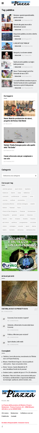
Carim (13, 193)
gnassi (22, 215)
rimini (5, 226)
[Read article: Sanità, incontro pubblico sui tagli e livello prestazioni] (7, 65)
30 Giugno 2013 (27, 39)
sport (27, 226)
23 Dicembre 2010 (9, 161)
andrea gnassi (7, 189)
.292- (7, 400)
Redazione (18, 20)
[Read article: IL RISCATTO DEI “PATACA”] (7, 46)
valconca (20, 230)
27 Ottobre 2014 (27, 55)
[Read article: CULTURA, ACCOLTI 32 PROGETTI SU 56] (19, 293)
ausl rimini (18, 189)
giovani (14, 215)
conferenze (15, 196)
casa (19, 193)
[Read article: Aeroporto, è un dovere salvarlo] (7, 55)
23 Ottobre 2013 (27, 29)
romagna (12, 226)
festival (12, 207)
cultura (12, 200)
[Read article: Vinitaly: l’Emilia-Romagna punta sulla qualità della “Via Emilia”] (19, 135)
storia (34, 226)
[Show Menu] (3, 3)
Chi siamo (5, 413)
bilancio (5, 193)
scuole (20, 226)
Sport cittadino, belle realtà (15, 342)
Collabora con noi (26, 413)
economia (21, 200)
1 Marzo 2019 (8, 123)
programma (23, 222)
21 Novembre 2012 (28, 88)
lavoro (5, 219)
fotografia (6, 215)
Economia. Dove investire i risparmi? (18, 318)
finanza (22, 211)
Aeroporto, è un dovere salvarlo (23, 53)
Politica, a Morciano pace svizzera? (18, 334)
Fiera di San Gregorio (10, 211)
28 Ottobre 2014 (27, 76)
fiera (19, 207)
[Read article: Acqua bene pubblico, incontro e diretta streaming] (7, 37)
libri (11, 219)
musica (32, 219)
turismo (12, 230)
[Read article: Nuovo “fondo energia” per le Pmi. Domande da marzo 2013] (7, 74)
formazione (32, 211)
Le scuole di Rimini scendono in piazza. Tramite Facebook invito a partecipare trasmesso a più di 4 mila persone (25, 83)
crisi (31, 196)
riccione (33, 222)
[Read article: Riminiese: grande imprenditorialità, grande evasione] (7, 18)
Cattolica (27, 193)
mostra (25, 219)
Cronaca (8, 114)
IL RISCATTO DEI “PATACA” (21, 43)
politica (14, 222)
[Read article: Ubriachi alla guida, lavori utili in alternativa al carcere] (7, 27)
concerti (5, 196)
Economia (9, 140)
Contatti (13, 416)
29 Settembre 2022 (28, 20)
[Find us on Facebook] (2, 427)
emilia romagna (22, 204)
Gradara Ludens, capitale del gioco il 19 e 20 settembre (20, 372)
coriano (24, 196)
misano (17, 219)
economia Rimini (8, 204)
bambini (28, 189)
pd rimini (6, 222)
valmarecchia (30, 230)
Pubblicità (5, 416)
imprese (30, 215)
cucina (5, 200)
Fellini (5, 207)
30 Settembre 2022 (28, 46)
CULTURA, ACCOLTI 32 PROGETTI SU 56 (15, 309)
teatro (5, 230)
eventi (33, 204)
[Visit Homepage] (21, 3)
